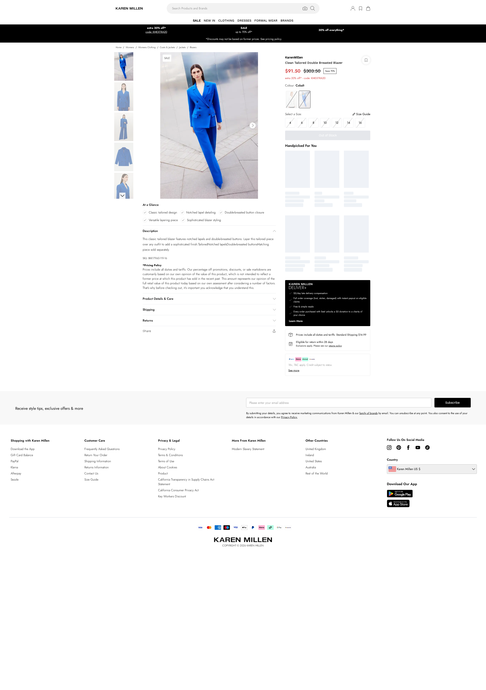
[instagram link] (389, 447)
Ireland (310, 455)
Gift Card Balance (22, 455)
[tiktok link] (427, 447)
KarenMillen (294, 57)
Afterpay (16, 473)
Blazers (193, 47)
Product (163, 473)
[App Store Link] (400, 498)
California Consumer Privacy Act (178, 490)
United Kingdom (316, 449)
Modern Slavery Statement (248, 449)
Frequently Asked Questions (102, 449)
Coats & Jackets (167, 47)
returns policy (335, 345)
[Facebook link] (408, 447)
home (118, 47)
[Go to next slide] (253, 125)
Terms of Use (166, 461)
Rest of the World (317, 473)
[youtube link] (418, 447)
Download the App (23, 449)
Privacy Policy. (289, 417)
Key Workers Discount (172, 496)
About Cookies (167, 467)
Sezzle (15, 479)
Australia (311, 467)
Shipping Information (97, 461)
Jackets (182, 47)
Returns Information (96, 467)
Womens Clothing (147, 47)
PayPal (14, 461)
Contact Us (91, 473)
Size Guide (91, 479)
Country (392, 459)
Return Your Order (95, 455)
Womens (130, 47)
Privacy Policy (166, 449)
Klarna (14, 467)
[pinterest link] (398, 447)
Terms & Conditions (170, 455)
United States (314, 461)
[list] (209, 125)
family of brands (368, 413)
